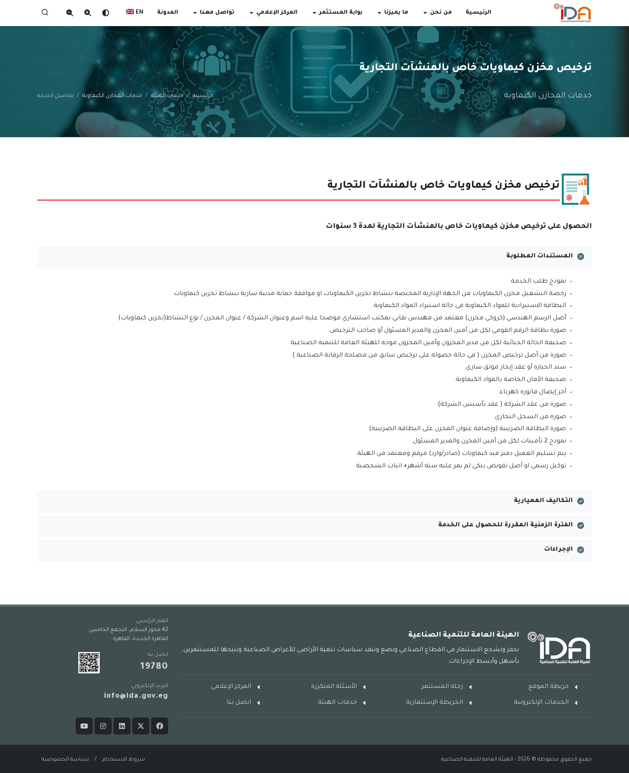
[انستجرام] (103, 726)
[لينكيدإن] (122, 726)
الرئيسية (203, 96)
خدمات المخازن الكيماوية (112, 96)
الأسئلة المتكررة (334, 687)
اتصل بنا (239, 702)
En (138, 13)
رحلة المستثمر (442, 687)
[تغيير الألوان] (110, 13)
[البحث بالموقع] (45, 13)
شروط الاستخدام (123, 760)
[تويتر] (140, 726)
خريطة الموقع (548, 687)
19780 (154, 667)
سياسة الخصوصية (65, 760)
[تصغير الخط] (71, 13)
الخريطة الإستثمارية (434, 702)
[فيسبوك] (159, 726)
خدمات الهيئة (167, 96)
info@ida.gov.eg (136, 697)
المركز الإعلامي (231, 687)
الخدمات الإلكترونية (541, 702)
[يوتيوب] (84, 726)
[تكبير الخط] (92, 13)
